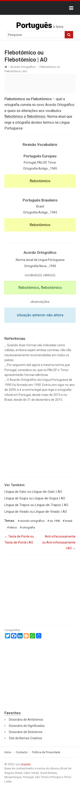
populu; (26, 764)
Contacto (22, 752)
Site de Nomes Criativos (25, 738)
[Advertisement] (40, 83)
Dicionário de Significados (27, 726)
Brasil (68, 520)
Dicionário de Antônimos (26, 719)
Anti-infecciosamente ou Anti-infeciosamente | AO (59, 542)
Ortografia (28, 527)
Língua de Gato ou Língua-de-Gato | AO (33, 492)
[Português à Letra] (40, 25)
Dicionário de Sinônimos (25, 732)
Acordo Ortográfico (23, 66)
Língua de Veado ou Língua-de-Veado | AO (35, 512)
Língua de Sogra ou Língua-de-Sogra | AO (34, 498)
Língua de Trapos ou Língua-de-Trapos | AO (36, 505)
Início (7, 752)
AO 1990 (55, 520)
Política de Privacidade (46, 752)
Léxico (13, 527)
